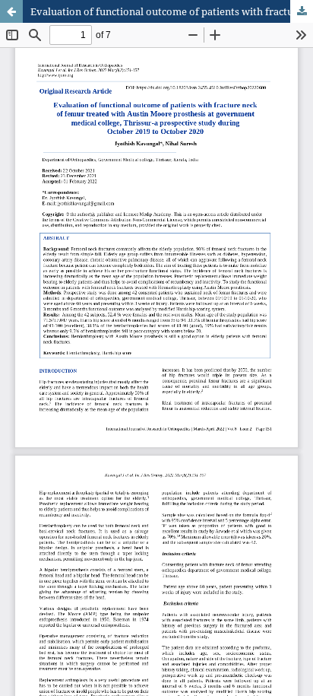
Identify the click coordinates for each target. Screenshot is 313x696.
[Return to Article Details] (11, 11)
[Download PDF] (301, 11)
